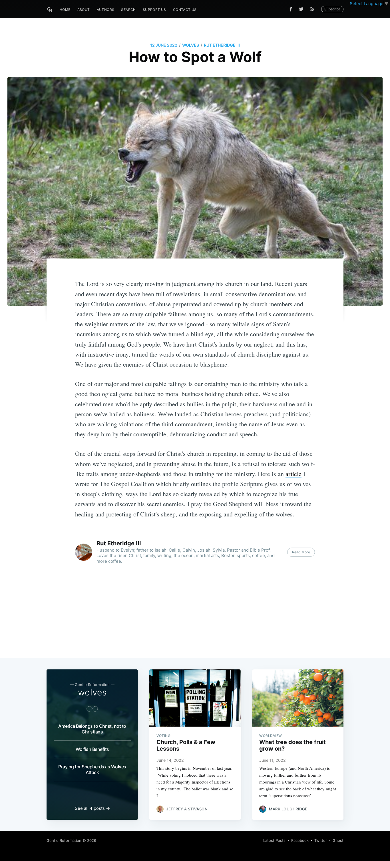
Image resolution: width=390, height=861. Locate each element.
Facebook (300, 840)
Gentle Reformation (64, 840)
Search (128, 9)
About (83, 9)
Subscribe (332, 9)
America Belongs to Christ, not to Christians (92, 729)
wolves (190, 45)
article (293, 474)
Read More (301, 552)
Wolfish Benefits (92, 749)
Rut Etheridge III (222, 45)
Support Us (154, 9)
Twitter (320, 840)
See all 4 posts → (92, 808)
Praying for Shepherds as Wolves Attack (92, 769)
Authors (105, 9)
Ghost (338, 840)
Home (65, 9)
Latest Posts (274, 840)
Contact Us (185, 9)
